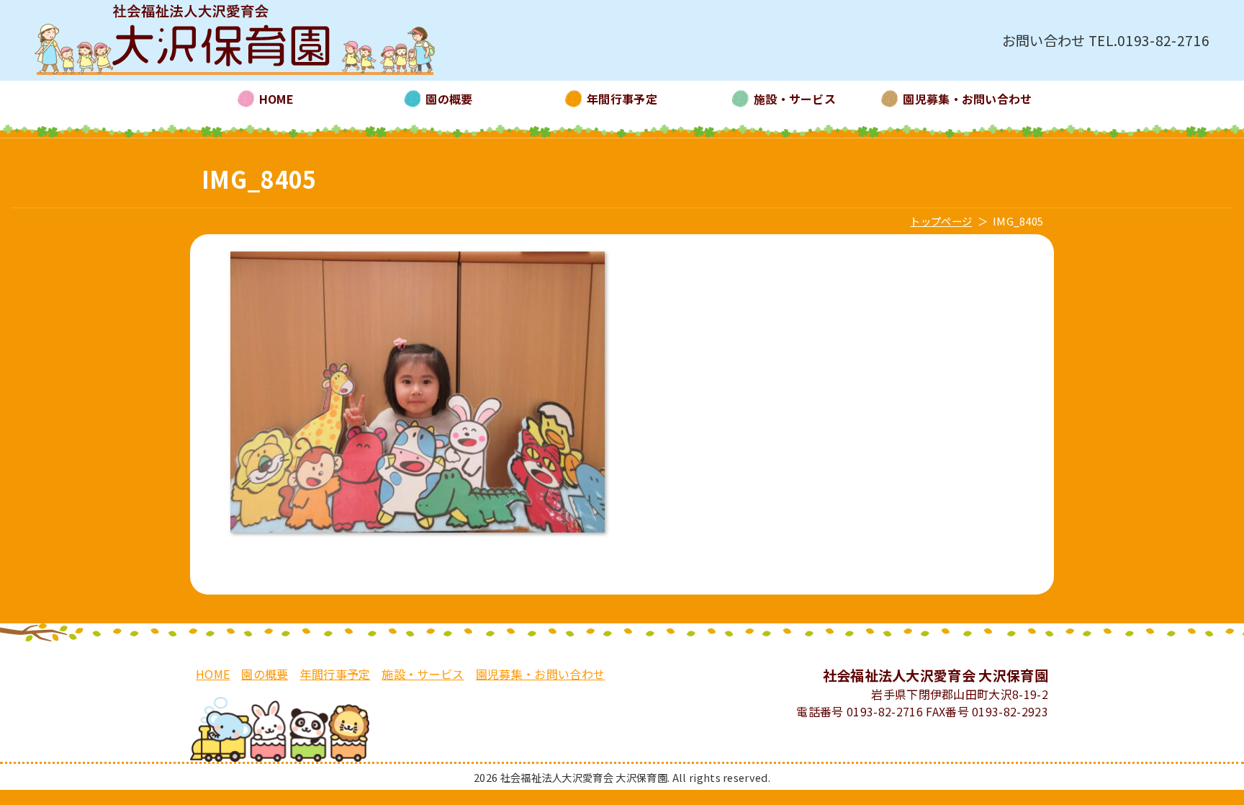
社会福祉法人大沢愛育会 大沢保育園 (235, 40)
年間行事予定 (335, 673)
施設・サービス (423, 673)
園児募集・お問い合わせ (540, 673)
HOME (213, 673)
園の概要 (264, 673)
